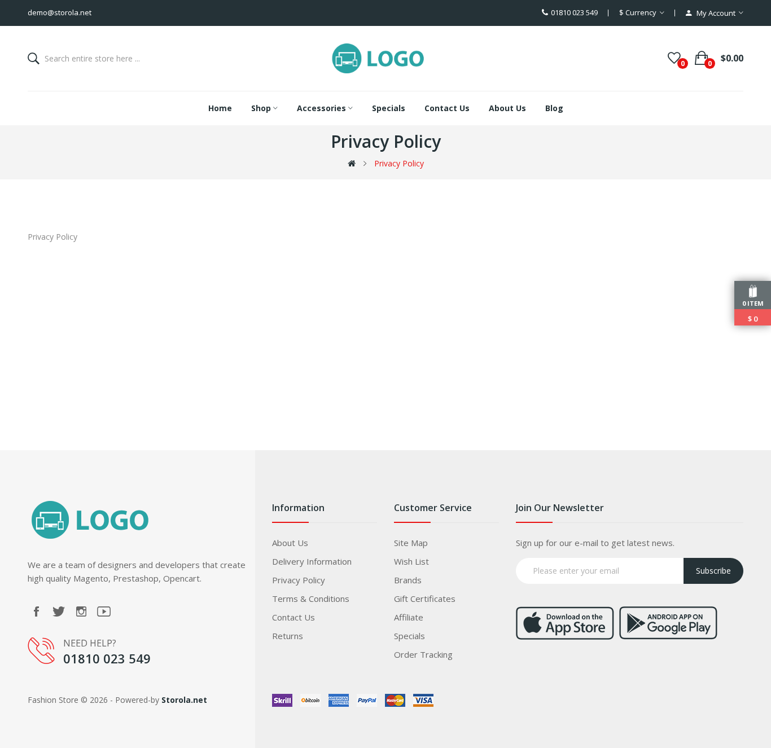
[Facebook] (36, 611)
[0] (674, 58)
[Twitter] (58, 611)
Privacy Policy (399, 163)
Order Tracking (423, 654)
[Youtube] (103, 611)
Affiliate (408, 617)
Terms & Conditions (310, 598)
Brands (408, 580)
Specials (409, 635)
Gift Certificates (424, 598)
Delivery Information (312, 561)
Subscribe (713, 570)
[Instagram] (81, 611)
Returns (287, 635)
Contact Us (293, 617)
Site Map (411, 542)
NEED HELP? (89, 643)
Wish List (411, 561)
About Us (290, 542)
